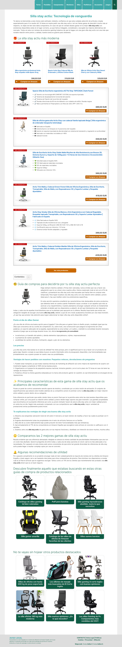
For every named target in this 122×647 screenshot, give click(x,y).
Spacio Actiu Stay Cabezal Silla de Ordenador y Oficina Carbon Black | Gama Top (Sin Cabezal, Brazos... (61, 71)
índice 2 (100, 644)
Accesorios (98, 5)
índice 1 (89, 644)
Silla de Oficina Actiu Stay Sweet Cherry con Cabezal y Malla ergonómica (93, 71)
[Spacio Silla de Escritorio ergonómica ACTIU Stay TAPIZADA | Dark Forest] (23, 98)
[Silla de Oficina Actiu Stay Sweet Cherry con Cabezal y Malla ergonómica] (94, 56)
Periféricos (87, 5)
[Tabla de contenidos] (28, 277)
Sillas (79, 5)
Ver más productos (61, 270)
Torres (38, 5)
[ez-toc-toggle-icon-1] (27, 277)
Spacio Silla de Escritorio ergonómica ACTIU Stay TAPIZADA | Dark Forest (63, 91)
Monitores (70, 5)
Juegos (108, 5)
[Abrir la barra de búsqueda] (114, 5)
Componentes (58, 5)
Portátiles (47, 5)
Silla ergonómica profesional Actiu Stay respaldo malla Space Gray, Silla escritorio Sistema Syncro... (27, 71)
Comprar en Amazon (28, 82)
